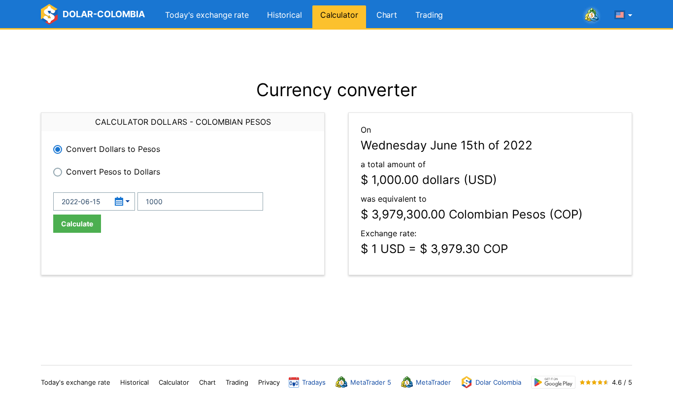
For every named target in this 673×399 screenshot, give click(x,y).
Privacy (269, 382)
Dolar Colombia (498, 382)
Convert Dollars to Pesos (113, 149)
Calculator (339, 15)
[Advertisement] (336, 54)
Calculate (77, 223)
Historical (284, 15)
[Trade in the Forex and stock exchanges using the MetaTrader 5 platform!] (591, 15)
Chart (387, 15)
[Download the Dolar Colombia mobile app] (553, 382)
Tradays (314, 382)
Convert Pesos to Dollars (113, 172)
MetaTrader (433, 382)
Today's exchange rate (207, 15)
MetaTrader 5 (370, 382)
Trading (429, 15)
